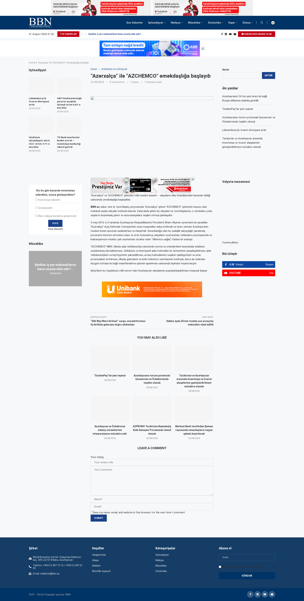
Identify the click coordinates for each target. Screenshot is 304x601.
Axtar (225, 69)
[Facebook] (222, 34)
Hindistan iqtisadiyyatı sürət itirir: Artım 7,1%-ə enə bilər (39, 142)
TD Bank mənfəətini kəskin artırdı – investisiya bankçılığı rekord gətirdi (69, 142)
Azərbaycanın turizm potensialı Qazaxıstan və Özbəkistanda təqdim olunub (152, 379)
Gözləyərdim (45, 207)
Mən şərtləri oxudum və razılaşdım (241, 566)
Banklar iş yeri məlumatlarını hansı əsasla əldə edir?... (115, 34)
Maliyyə (175, 22)
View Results (55, 229)
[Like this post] (114, 307)
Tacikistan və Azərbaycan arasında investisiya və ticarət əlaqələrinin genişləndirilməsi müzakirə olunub (242, 142)
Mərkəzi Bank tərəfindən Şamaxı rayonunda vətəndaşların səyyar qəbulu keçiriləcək (194, 430)
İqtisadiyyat (155, 22)
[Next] (85, 34)
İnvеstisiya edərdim (49, 199)
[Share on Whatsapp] (153, 307)
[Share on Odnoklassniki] (146, 307)
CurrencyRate (230, 242)
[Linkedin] (226, 34)
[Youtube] (230, 34)
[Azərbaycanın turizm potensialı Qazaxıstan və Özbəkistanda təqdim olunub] (152, 358)
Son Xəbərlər (134, 22)
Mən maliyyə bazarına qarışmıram (57, 216)
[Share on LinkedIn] (138, 307)
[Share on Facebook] (122, 307)
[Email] (234, 34)
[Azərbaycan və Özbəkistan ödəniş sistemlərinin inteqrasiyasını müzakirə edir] (110, 409)
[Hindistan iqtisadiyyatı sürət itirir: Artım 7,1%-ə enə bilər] (41, 125)
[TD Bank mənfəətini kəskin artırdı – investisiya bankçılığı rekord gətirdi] (69, 125)
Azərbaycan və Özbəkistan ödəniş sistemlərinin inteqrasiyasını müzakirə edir (110, 430)
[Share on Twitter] (129, 307)
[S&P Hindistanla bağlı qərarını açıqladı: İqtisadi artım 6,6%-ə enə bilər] (69, 85)
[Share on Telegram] (161, 307)
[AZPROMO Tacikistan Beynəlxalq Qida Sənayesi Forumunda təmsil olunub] (152, 409)
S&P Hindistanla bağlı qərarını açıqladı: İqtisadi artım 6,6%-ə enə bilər (69, 103)
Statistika (214, 22)
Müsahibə (194, 22)
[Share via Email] (169, 307)
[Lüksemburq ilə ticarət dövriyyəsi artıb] (41, 85)
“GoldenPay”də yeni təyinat (110, 375)
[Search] (262, 22)
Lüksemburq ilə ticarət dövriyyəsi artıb (244, 130)
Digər (231, 22)
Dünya (247, 22)
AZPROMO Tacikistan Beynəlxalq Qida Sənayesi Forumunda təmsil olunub (152, 430)
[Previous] (82, 34)
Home (32, 62)
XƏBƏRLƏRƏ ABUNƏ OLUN (258, 34)
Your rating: (97, 457)
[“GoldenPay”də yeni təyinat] (110, 358)
